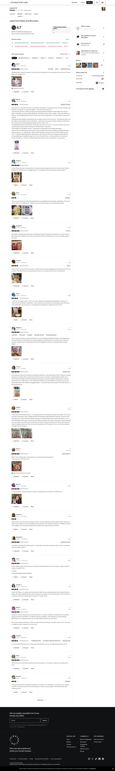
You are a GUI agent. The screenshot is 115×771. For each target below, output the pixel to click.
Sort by (64, 54)
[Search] (97, 2)
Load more (40, 700)
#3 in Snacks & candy (26, 31)
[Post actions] (70, 64)
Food (93, 76)
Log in (82, 2)
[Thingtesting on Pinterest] (103, 759)
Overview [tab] (12, 14)
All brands (74, 2)
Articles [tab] (36, 14)
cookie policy (93, 768)
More (67, 39)
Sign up (89, 2)
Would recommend (24, 69)
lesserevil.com (27, 10)
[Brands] (19, 3)
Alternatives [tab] (28, 14)
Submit (45, 720)
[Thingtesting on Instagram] (89, 759)
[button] (19, 65)
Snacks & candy (99, 76)
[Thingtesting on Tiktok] (96, 759)
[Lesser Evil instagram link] (102, 79)
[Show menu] (102, 2)
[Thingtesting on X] (92, 759)
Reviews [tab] (19, 14)
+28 (101, 65)
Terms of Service (31, 725)
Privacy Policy (21, 727)
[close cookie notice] (112, 768)
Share (32, 92)
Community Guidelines (40, 725)
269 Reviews (20, 10)
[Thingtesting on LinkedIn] (99, 759)
